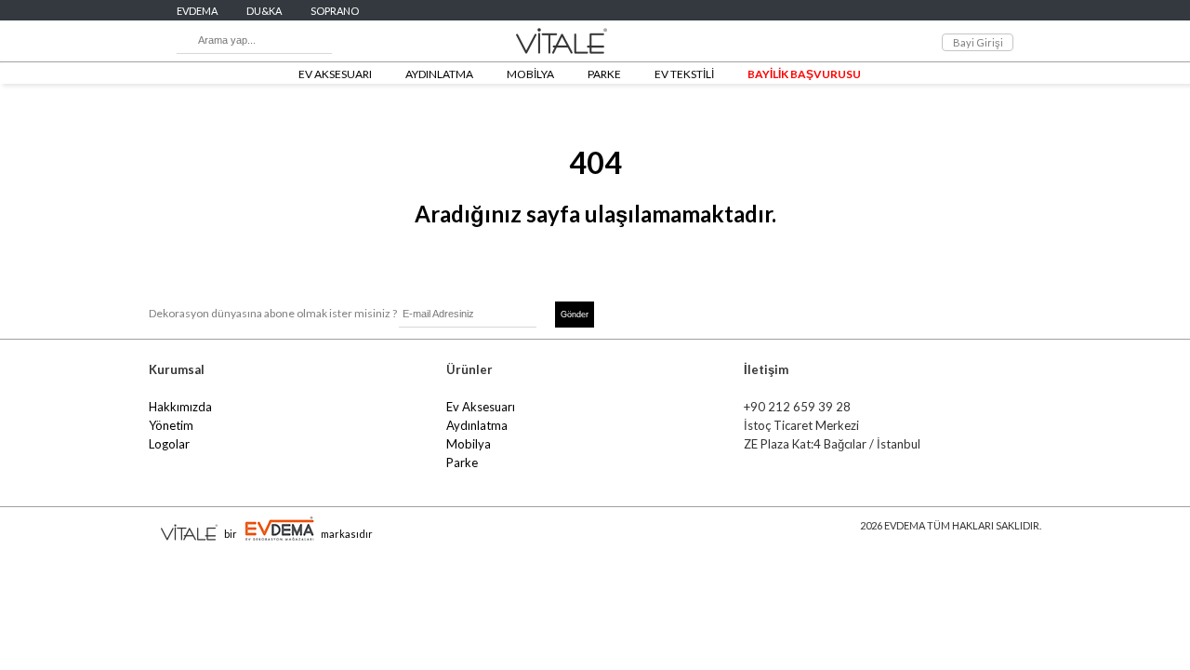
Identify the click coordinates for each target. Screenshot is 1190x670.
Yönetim (171, 425)
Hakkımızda (180, 406)
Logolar (169, 443)
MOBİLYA (530, 74)
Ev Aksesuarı (480, 406)
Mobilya (468, 443)
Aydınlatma (477, 425)
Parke (462, 462)
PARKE (604, 74)
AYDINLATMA (439, 74)
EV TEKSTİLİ (684, 74)
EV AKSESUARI (335, 74)
